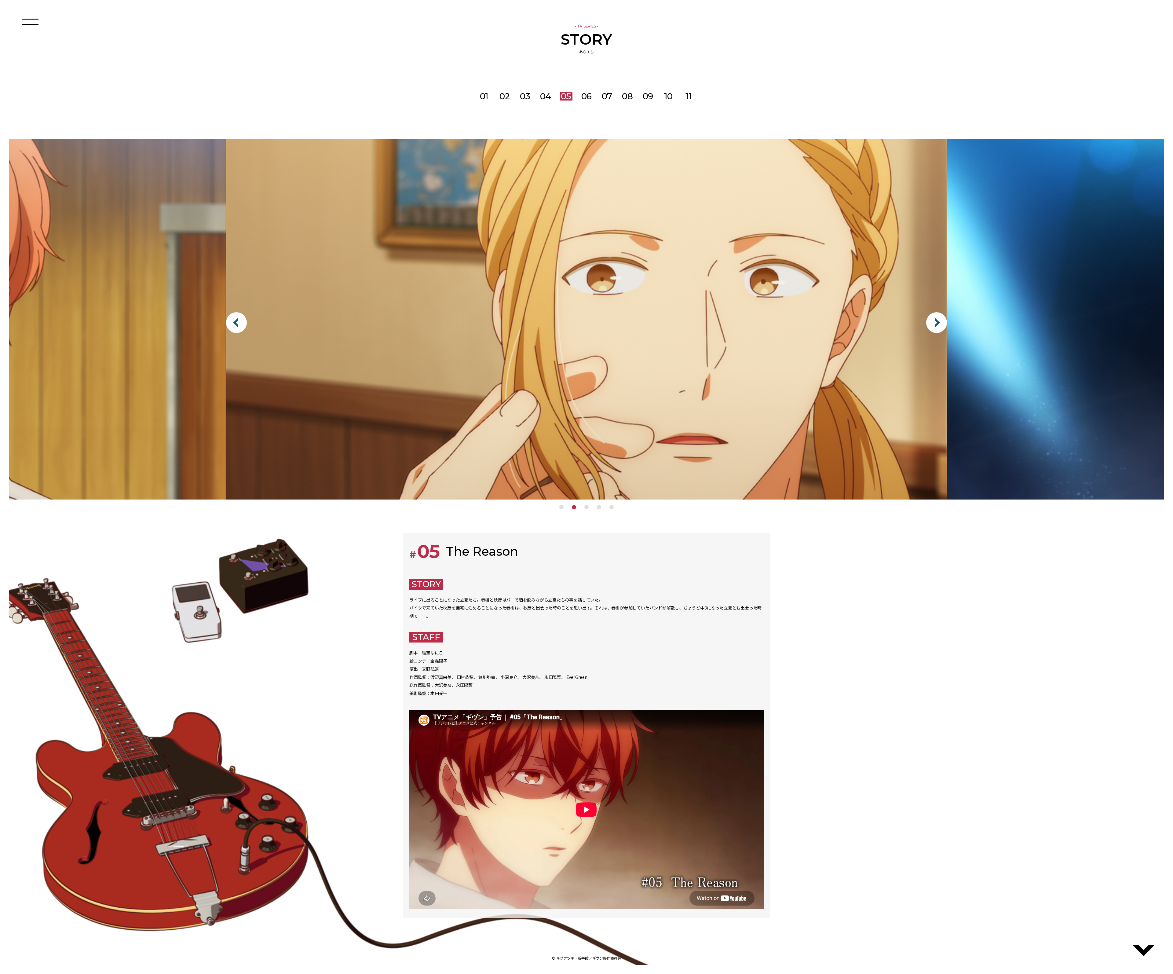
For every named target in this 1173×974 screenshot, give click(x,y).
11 (688, 96)
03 (525, 96)
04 (545, 96)
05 (566, 96)
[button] (561, 507)
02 (504, 96)
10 (668, 96)
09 (648, 96)
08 (627, 96)
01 (484, 96)
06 (586, 96)
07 (607, 96)
